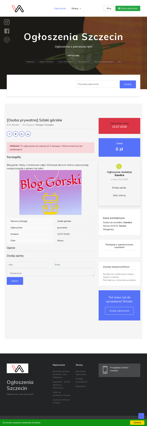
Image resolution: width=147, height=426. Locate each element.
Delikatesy (30, 62)
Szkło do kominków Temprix (62, 394)
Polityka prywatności (81, 380)
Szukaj (127, 84)
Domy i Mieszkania (65, 62)
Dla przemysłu (83, 62)
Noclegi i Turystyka (45, 125)
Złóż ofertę (119, 195)
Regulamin (81, 386)
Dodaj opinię (119, 187)
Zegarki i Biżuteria (46, 62)
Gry (119, 62)
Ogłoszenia (60, 8)
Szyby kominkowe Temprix (61, 401)
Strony (75, 8)
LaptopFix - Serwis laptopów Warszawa (61, 384)
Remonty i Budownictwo (103, 62)
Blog (109, 8)
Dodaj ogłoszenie (128, 8)
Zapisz (15, 280)
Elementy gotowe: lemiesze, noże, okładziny (61, 374)
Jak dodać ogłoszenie (81, 373)
